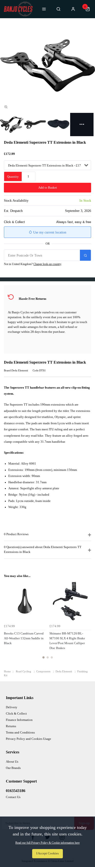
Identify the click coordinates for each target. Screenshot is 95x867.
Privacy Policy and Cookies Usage (28, 739)
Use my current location (49, 232)
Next (86, 622)
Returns (11, 726)
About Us (12, 761)
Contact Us (13, 797)
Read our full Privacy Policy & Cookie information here (47, 842)
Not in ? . (33, 264)
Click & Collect (16, 713)
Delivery (11, 707)
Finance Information (19, 720)
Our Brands (13, 768)
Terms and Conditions (20, 732)
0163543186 (15, 791)
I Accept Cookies (47, 853)
